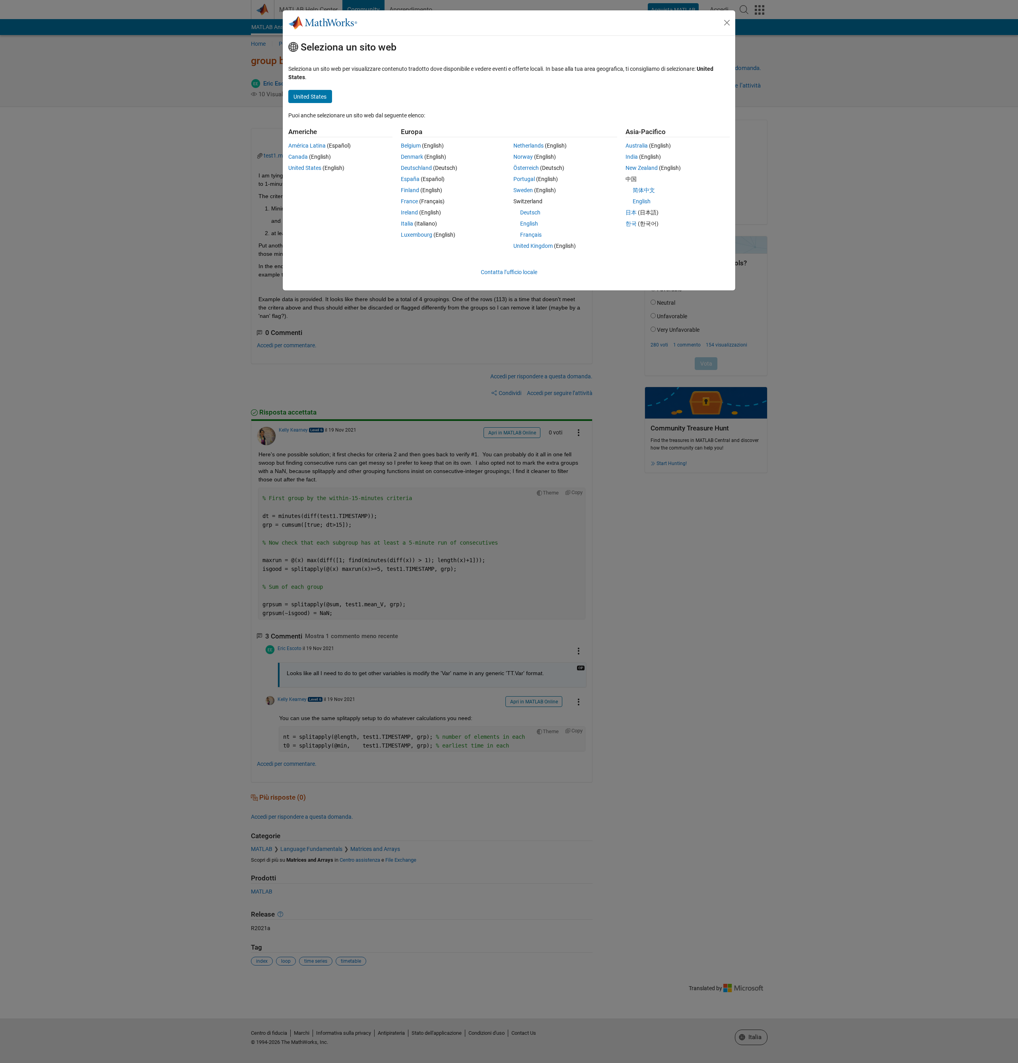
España (410, 179)
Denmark (412, 157)
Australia (637, 145)
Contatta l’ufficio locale (509, 272)
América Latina (307, 145)
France (409, 201)
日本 (631, 212)
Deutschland (416, 168)
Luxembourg (416, 235)
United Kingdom (533, 246)
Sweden (523, 190)
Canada (298, 157)
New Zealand (642, 168)
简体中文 (644, 190)
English (529, 223)
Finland (410, 190)
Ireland (409, 212)
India (632, 157)
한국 (631, 223)
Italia (407, 223)
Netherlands (528, 145)
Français (531, 235)
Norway (523, 157)
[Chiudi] (726, 22)
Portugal (524, 179)
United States (304, 168)
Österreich (526, 168)
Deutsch (530, 212)
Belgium (411, 145)
